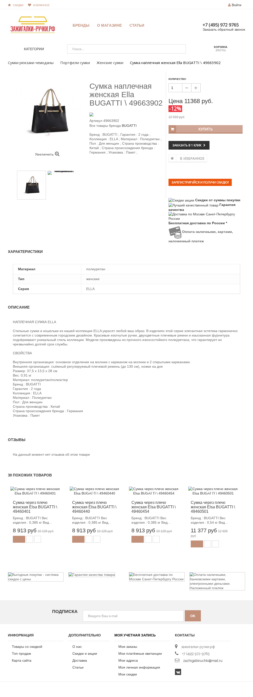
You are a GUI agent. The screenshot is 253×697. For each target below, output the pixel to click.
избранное (41, 5)
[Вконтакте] (178, 672)
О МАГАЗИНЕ (109, 25)
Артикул (95, 121)
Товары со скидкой (27, 647)
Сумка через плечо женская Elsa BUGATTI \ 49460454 (153, 507)
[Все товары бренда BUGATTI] (126, 114)
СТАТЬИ (136, 25)
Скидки (18, 5)
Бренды (81, 25)
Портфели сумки (75, 62)
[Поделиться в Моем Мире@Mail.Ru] (101, 165)
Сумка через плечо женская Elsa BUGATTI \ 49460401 (35, 507)
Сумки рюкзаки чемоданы (31, 62)
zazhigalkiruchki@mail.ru (202, 661)
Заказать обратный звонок (224, 29)
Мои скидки (127, 674)
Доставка (79, 660)
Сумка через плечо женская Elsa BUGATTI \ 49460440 (94, 507)
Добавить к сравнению (37, 539)
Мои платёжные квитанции (140, 653)
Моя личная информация (139, 667)
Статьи (78, 667)
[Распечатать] (113, 165)
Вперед (51, 164)
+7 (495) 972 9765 (221, 25)
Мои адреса (128, 660)
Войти (236, 5)
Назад (43, 164)
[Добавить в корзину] (19, 539)
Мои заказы (127, 647)
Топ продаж (21, 653)
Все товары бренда (105, 126)
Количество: (178, 79)
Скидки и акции (84, 653)
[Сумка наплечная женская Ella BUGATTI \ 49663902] (31, 185)
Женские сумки (110, 62)
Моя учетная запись (135, 635)
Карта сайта (21, 660)
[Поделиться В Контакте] (92, 165)
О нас (77, 647)
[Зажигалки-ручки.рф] (32, 24)
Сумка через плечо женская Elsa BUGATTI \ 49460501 (213, 507)
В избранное (192, 158)
